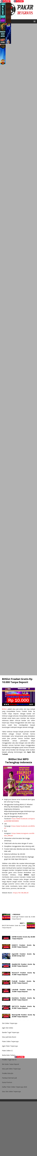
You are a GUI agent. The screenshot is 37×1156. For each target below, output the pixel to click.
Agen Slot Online (7, 1028)
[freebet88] (16, 132)
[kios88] (16, 332)
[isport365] (16, 366)
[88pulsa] (16, 182)
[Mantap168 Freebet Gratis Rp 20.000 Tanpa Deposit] (6, 1017)
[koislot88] (16, 165)
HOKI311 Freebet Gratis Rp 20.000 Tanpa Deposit (23, 946)
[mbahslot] (16, 449)
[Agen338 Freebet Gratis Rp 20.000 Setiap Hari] (6, 958)
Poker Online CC (7, 1051)
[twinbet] (18, 1131)
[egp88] (16, 82)
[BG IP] (16, 549)
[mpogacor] (18, 1148)
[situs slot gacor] (16, 265)
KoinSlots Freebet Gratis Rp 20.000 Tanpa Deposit (23, 999)
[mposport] (16, 516)
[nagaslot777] (18, 1099)
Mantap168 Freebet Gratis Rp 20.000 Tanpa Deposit (23, 1016)
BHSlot (4, 709)
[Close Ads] (19, 1057)
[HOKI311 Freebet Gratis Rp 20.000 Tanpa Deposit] (6, 948)
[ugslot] (16, 599)
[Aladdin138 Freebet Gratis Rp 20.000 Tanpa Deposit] (6, 966)
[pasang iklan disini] (16, 666)
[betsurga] (16, 466)
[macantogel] (16, 215)
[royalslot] (16, 315)
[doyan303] (9, 13)
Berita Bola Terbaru (8, 1055)
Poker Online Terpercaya (10, 1041)
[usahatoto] (16, 566)
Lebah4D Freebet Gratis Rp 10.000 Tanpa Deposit (23, 990)
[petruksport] (16, 399)
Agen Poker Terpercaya (10, 1046)
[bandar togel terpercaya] (16, 115)
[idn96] (16, 349)
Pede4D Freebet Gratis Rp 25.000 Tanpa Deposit (23, 982)
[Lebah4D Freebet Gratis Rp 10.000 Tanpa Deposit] (6, 992)
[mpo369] (18, 1115)
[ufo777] (16, 199)
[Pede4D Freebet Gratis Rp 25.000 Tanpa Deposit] (6, 983)
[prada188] (18, 1083)
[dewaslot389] (16, 633)
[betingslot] (16, 299)
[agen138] (16, 98)
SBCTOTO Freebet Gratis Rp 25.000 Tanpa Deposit (23, 1007)
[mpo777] (16, 532)
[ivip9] (16, 282)
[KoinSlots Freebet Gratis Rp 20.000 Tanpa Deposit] (6, 999)
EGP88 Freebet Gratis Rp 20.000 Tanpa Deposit (23, 938)
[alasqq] (16, 583)
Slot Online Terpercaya (9, 1023)
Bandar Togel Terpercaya (10, 1032)
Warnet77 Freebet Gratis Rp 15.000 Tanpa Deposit (23, 973)
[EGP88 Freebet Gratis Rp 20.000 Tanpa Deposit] (6, 938)
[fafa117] (16, 249)
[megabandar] (16, 649)
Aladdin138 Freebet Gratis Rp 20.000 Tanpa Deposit (23, 965)
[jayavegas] (16, 382)
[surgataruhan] (16, 482)
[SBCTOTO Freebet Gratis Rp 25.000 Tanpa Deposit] (6, 1008)
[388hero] (9, 54)
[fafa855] (16, 232)
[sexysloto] (17, 911)
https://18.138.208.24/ (20, 893)
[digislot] (16, 416)
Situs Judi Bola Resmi (9, 1037)
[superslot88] (16, 149)
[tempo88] (16, 616)
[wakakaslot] (16, 499)
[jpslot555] (18, 1066)
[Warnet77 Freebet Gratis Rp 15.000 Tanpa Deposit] (6, 974)
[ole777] (9, 33)
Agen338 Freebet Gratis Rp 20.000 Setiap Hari (23, 955)
